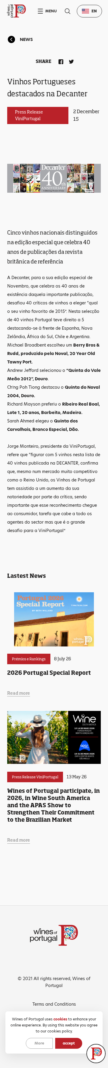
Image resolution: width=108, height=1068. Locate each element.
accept (69, 1043)
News (26, 39)
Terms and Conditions (54, 1004)
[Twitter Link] (70, 60)
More (39, 1043)
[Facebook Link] (59, 60)
